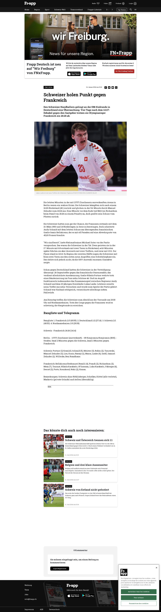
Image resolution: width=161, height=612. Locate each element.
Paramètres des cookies (138, 603)
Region (35, 12)
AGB (41, 609)
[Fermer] (156, 567)
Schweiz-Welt (58, 12)
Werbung (28, 585)
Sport (45, 12)
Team (27, 590)
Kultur (107, 12)
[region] (138, 587)
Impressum (29, 609)
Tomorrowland (75, 12)
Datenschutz (54, 609)
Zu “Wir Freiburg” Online (124, 71)
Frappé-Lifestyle (93, 12)
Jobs (26, 594)
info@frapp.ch (31, 599)
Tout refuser (139, 598)
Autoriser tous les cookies (138, 592)
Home (25, 12)
